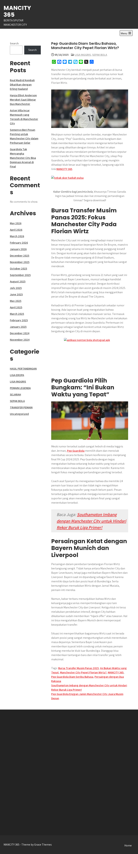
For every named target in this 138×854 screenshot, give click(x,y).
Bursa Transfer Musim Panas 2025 (78, 668)
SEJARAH (15, 394)
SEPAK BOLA (99, 55)
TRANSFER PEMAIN (21, 407)
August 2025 (18, 281)
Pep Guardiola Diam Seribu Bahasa (72, 677)
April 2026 (16, 230)
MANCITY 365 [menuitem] (64, 169)
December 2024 (19, 333)
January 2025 (18, 327)
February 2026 (19, 243)
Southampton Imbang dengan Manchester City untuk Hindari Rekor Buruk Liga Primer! (91, 521)
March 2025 (17, 314)
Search (14, 43)
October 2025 (18, 268)
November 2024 (19, 340)
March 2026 (17, 236)
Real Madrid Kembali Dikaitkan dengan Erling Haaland (22, 84)
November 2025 (19, 262)
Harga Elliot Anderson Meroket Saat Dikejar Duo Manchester (23, 99)
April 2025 (16, 307)
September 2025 (20, 275)
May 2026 (15, 223)
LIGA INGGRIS (83, 55)
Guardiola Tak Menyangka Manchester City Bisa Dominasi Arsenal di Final (23, 157)
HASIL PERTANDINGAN (23, 368)
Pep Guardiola (75, 451)
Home (128, 845)
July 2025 (16, 288)
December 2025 (19, 255)
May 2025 (15, 301)
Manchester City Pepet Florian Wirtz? (83, 672)
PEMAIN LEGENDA (20, 388)
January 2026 (18, 249)
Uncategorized (19, 414)
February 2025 (19, 320)
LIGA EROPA (17, 375)
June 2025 (16, 294)
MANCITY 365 (17, 11)
